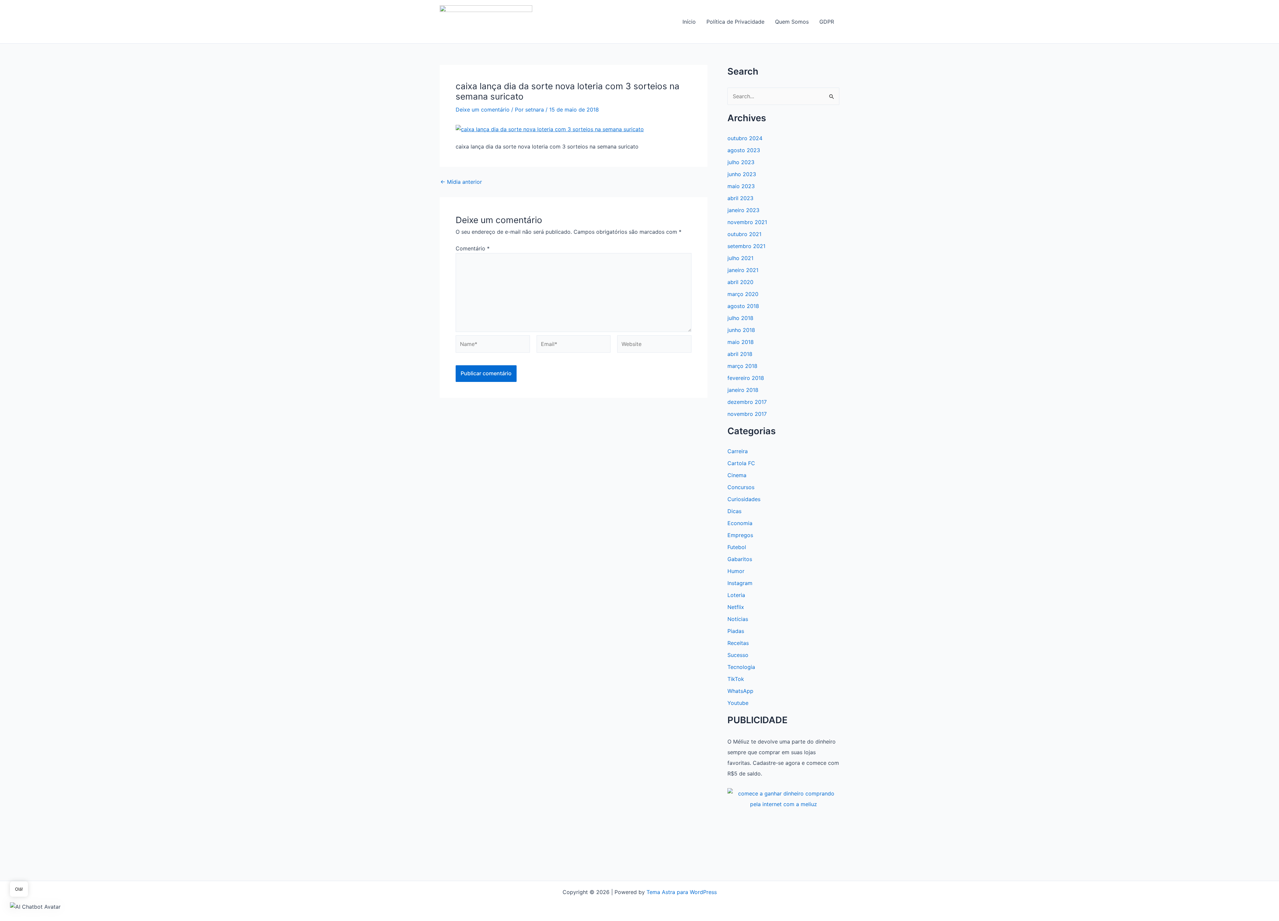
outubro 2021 (744, 234)
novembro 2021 (747, 222)
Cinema (736, 475)
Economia (739, 523)
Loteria (736, 595)
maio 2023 (741, 186)
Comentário (473, 248)
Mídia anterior (461, 181)
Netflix (735, 607)
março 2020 (742, 294)
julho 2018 (740, 318)
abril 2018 (739, 354)
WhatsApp (740, 691)
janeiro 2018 (742, 390)
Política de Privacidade (735, 21)
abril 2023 (740, 198)
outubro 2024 (744, 138)
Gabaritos (739, 559)
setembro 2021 (746, 246)
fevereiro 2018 (745, 378)
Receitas (738, 643)
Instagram (739, 583)
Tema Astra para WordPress (681, 892)
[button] (35, 906)
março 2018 (742, 366)
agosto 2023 (743, 150)
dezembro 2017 (747, 402)
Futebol (736, 547)
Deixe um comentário (483, 109)
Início (689, 21)
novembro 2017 (747, 414)
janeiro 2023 (743, 210)
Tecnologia (741, 667)
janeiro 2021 (742, 270)
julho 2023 (740, 162)
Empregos (740, 535)
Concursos (740, 487)
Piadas (735, 631)
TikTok (735, 679)
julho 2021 (740, 258)
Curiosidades (743, 499)
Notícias (737, 619)
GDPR (826, 21)
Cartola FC (741, 463)
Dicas (734, 511)
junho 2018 (741, 330)
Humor (735, 571)
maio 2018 (740, 342)
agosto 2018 (743, 306)
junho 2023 (741, 174)
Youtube (737, 703)
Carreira (737, 451)
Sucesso (737, 655)
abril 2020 (740, 282)
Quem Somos (792, 21)
